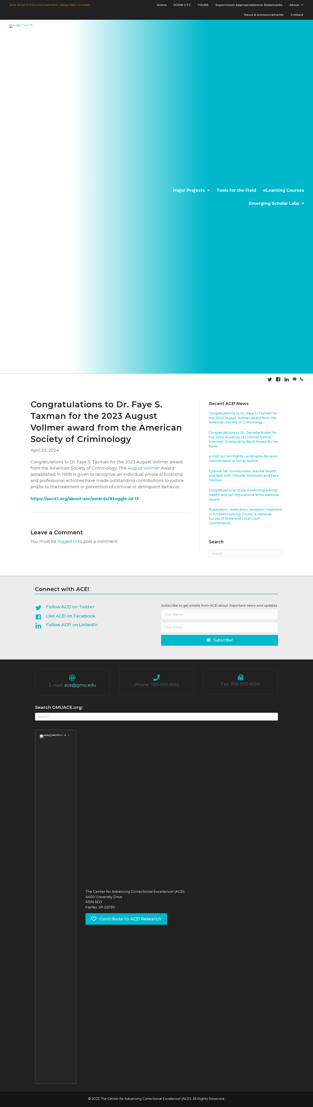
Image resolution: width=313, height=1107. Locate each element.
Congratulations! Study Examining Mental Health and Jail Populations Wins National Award (244, 494)
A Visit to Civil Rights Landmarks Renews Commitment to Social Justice (243, 458)
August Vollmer (144, 468)
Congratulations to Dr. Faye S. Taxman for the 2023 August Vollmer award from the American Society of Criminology (243, 417)
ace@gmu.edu (80, 685)
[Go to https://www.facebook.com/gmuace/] (91, 617)
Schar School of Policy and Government (33, 4)
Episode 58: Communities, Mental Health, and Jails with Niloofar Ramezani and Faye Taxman (244, 475)
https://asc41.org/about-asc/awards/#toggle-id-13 (84, 498)
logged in (67, 541)
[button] (219, 640)
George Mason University (75, 4)
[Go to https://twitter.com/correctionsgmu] (91, 608)
